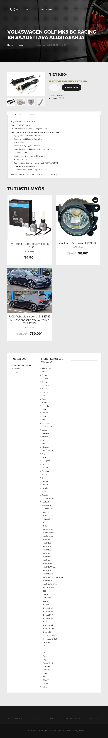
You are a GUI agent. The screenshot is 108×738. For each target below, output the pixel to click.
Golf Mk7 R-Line (50, 567)
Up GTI (46, 680)
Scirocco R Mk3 (50, 639)
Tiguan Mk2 (48, 663)
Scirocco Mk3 (49, 635)
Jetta (45, 594)
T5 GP (45, 649)
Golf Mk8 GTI (48, 574)
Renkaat (16, 369)
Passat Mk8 (48, 618)
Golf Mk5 (60, 95)
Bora (45, 515)
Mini (44, 444)
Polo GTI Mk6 (48, 629)
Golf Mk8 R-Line (50, 584)
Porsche (45, 464)
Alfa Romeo (47, 368)
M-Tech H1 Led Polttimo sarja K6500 (30, 245)
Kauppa (21, 45)
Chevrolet (46, 378)
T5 (44, 646)
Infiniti (44, 409)
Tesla (44, 492)
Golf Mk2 (47, 543)
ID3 (44, 591)
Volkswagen (47, 505)
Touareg (46, 666)
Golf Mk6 (47, 557)
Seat (44, 478)
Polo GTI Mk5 (48, 625)
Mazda (45, 437)
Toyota (45, 495)
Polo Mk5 (47, 632)
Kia (43, 420)
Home (10, 45)
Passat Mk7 (48, 615)
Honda (45, 402)
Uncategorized (48, 498)
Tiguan (46, 659)
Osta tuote (72, 87)
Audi (44, 372)
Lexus (44, 430)
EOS (45, 526)
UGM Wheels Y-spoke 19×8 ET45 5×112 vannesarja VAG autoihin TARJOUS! (29, 320)
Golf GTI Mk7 (48, 536)
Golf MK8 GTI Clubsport (53, 577)
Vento (45, 683)
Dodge (45, 392)
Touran (46, 673)
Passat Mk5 (48, 608)
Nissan (45, 454)
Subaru (45, 485)
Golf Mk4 (47, 550)
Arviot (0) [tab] (32, 114)
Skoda (45, 481)
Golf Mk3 (47, 546)
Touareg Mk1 (48, 670)
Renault (45, 468)
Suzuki (45, 488)
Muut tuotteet (48, 450)
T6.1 (44, 656)
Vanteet (15, 372)
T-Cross (46, 642)
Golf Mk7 (47, 560)
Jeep (44, 416)
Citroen (45, 385)
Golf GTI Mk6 (48, 533)
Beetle (46, 512)
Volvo (44, 687)
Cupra (44, 389)
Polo (45, 622)
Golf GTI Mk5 (48, 529)
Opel (44, 457)
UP (44, 677)
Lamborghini (47, 423)
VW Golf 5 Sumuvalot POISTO (78, 243)
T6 (44, 653)
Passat (46, 605)
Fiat (43, 396)
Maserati (45, 433)
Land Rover (47, 426)
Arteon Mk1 (48, 509)
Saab (44, 474)
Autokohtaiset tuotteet (22, 365)
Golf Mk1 (46, 539)
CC (44, 522)
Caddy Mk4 (48, 519)
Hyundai (45, 406)
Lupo (45, 601)
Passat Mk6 (48, 611)
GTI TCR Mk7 (48, 587)
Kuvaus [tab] (18, 114)
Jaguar (45, 413)
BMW (44, 375)
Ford (44, 399)
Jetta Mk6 (47, 598)
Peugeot (46, 461)
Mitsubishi (46, 447)
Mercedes (46, 440)
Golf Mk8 (47, 570)
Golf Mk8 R (48, 581)
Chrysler (45, 382)
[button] (40, 76)
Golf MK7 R (47, 563)
